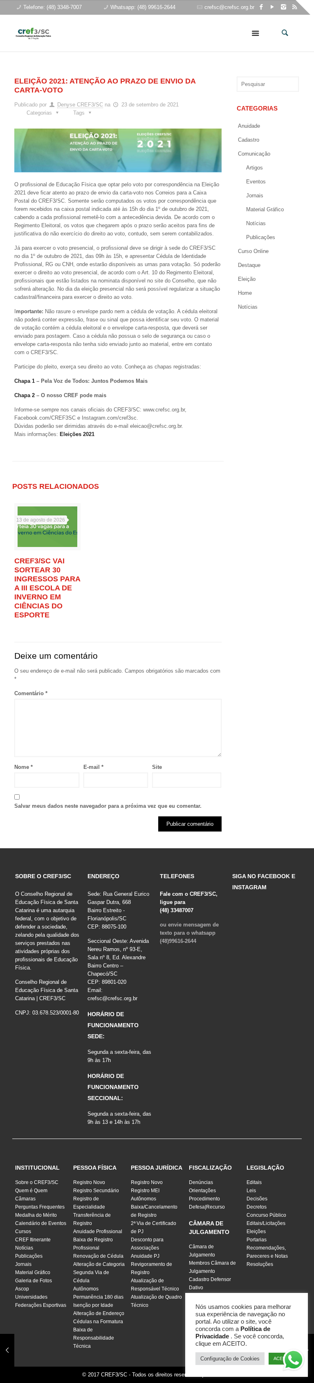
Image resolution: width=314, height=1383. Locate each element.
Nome (23, 767)
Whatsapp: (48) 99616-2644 (142, 7)
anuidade (249, 126)
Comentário (30, 693)
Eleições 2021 (77, 434)
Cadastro (248, 140)
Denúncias (201, 1182)
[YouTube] (272, 6)
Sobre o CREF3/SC (36, 1182)
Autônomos (86, 1289)
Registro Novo (89, 1182)
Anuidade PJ (145, 1256)
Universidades (31, 1297)
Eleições (256, 1231)
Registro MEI (145, 1190)
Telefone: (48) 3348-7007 (52, 7)
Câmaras (25, 1199)
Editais (254, 1182)
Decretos (257, 1207)
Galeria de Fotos (33, 1281)
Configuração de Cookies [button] (230, 1359)
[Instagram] (283, 6)
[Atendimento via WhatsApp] (293, 1361)
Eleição (247, 279)
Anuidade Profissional (97, 1231)
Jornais (254, 195)
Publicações (260, 237)
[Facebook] (261, 6)
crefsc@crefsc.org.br (229, 7)
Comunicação (254, 154)
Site (157, 767)
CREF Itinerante (33, 1240)
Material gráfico (265, 209)
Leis (251, 1190)
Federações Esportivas (40, 1305)
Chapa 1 (24, 381)
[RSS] (294, 6)
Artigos (254, 168)
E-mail (93, 767)
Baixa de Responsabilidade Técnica (93, 1338)
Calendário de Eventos (40, 1223)
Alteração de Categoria (99, 1264)
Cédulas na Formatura (98, 1321)
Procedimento (204, 1199)
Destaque (249, 265)
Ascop (22, 1289)
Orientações (202, 1190)
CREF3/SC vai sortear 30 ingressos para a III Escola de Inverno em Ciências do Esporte (47, 588)
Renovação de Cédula (98, 1256)
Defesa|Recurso (207, 1207)
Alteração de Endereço (98, 1313)
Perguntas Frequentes (40, 1207)
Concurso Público (266, 1215)
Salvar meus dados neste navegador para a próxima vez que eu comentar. (108, 806)
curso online (253, 251)
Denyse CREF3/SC (80, 105)
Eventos (256, 182)
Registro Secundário (96, 1190)
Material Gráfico (32, 1272)
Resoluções (260, 1264)
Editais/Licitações (266, 1223)
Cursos (23, 1231)
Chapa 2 (24, 395)
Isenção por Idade (93, 1305)
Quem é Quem (31, 1190)
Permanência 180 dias (98, 1297)
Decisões (257, 1199)
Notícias (256, 223)
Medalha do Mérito (36, 1215)
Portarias (257, 1240)
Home (245, 293)
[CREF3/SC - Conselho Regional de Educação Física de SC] (33, 27)
